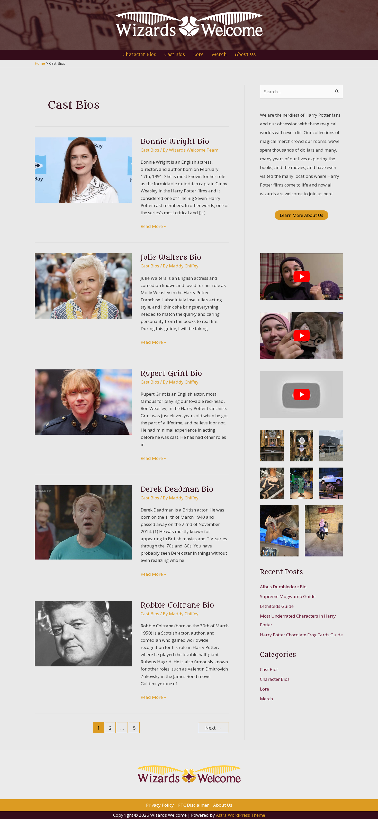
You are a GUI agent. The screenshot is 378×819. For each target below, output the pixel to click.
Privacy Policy (160, 805)
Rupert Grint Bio (171, 373)
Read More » (153, 226)
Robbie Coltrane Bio (177, 605)
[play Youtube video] (301, 276)
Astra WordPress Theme (240, 815)
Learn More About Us (301, 215)
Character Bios (275, 679)
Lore (264, 689)
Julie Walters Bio (171, 257)
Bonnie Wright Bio (175, 141)
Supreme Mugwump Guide (288, 596)
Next (213, 728)
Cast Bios (150, 150)
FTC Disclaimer (193, 805)
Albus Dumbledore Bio (283, 587)
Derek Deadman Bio (177, 489)
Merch (266, 699)
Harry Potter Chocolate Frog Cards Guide (301, 635)
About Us (222, 805)
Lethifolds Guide (277, 606)
